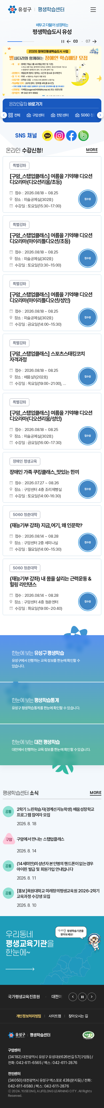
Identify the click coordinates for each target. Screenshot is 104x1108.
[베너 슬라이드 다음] (91, 997)
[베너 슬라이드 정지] (82, 997)
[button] (100, 115)
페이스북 (71, 135)
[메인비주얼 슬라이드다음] (95, 41)
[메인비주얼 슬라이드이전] (69, 41)
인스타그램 (59, 135)
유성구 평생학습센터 (36, 9)
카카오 (47, 135)
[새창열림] (52, 658)
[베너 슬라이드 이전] (73, 997)
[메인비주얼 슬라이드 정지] (63, 41)
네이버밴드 (83, 135)
